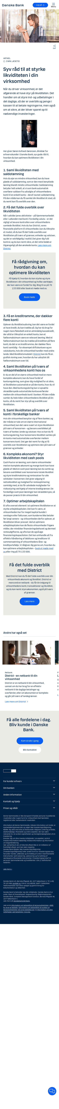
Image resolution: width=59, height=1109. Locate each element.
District (37, 354)
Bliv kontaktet (30, 750)
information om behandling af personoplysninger (30, 905)
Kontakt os (17, 883)
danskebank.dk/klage (22, 901)
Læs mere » (7, 869)
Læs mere (29, 601)
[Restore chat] (52, 1091)
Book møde (29, 297)
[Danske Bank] (13, 5)
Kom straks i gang (30, 740)
